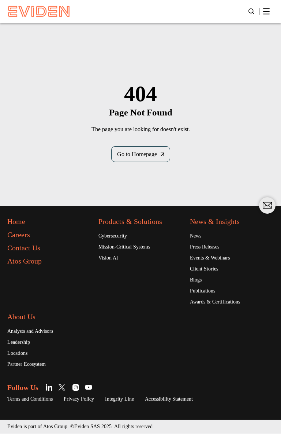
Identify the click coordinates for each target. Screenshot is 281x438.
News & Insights (215, 221)
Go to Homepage (137, 154)
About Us (21, 317)
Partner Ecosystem (26, 364)
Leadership (18, 342)
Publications (202, 291)
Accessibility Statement (169, 399)
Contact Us (23, 248)
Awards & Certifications (215, 302)
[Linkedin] (50, 387)
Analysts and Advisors (30, 331)
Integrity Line (119, 399)
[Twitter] (63, 387)
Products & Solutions (130, 221)
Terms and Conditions (30, 399)
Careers (18, 235)
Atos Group (24, 261)
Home (16, 221)
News (195, 236)
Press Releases (204, 247)
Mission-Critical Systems (124, 247)
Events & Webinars (210, 258)
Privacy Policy (79, 399)
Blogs (196, 280)
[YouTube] (88, 387)
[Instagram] (75, 387)
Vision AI (108, 258)
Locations (17, 353)
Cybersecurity (112, 236)
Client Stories (204, 269)
